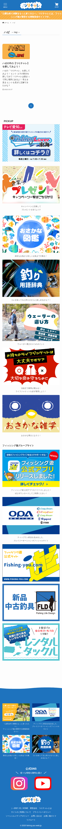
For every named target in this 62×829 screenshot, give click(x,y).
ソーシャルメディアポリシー (17, 815)
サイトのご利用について (21, 812)
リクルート (31, 819)
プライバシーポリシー (42, 812)
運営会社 (33, 808)
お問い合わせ (36, 815)
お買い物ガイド (50, 815)
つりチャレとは (45, 808)
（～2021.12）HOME (19, 808)
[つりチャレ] (31, 5)
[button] (5, 5)
